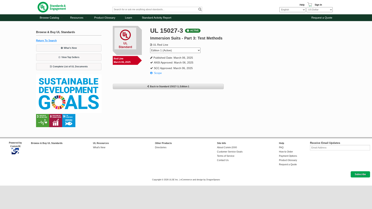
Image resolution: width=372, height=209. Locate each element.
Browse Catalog (49, 17)
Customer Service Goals (230, 151)
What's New (70, 48)
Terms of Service (225, 156)
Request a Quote (321, 17)
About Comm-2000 (227, 147)
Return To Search (46, 40)
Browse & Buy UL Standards (47, 143)
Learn (128, 17)
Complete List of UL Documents (70, 66)
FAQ (281, 147)
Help (302, 4)
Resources (76, 17)
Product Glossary (104, 17)
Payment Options (288, 156)
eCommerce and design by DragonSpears (200, 179)
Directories (160, 147)
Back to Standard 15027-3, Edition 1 (169, 86)
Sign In (318, 4)
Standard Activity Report (156, 17)
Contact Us (223, 160)
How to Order (286, 151)
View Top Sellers (70, 57)
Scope (158, 73)
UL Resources (101, 143)
